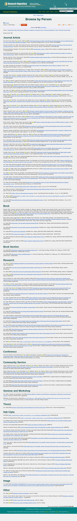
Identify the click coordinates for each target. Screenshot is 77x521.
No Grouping (43, 27)
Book (15, 30)
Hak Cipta (61, 30)
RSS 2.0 (72, 24)
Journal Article (10, 30)
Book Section (20, 30)
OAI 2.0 (57, 511)
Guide (47, 11)
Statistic (52, 11)
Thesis (56, 30)
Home (40, 11)
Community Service (39, 30)
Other (69, 30)
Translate (70, 12)
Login (34, 15)
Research (26, 30)
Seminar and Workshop (49, 30)
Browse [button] (56, 11)
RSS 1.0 (66, 24)
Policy (43, 11)
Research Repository (10, 12)
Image (65, 30)
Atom (61, 24)
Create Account (40, 15)
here (68, 511)
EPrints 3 (47, 511)
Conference (31, 30)
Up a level (7, 23)
